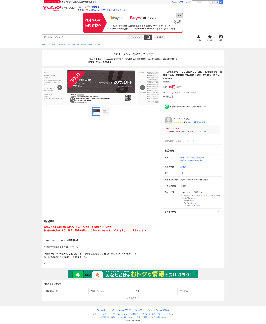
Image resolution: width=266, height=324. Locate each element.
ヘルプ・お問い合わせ (158, 317)
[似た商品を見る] (72, 99)
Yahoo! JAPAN (177, 2)
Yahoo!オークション (106, 310)
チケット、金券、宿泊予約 (69, 44)
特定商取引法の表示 (107, 317)
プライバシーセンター (120, 314)
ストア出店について (124, 317)
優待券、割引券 (87, 44)
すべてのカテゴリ (135, 37)
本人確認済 (201, 122)
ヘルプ (187, 2)
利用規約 (134, 314)
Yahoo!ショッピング (143, 310)
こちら (192, 141)
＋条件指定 (159, 37)
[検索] (221, 2)
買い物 (97, 44)
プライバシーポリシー (101, 314)
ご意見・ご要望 (141, 317)
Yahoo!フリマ (125, 310)
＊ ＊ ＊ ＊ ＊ (180, 119)
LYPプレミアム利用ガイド (151, 314)
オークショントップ (49, 44)
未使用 (183, 167)
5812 (190, 122)
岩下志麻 (215, 2)
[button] (192, 212)
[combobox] (85, 37)
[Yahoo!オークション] (59, 6)
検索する (148, 37)
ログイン (81, 10)
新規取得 (95, 7)
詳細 (206, 107)
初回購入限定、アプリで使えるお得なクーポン (107, 10)
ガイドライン (168, 314)
